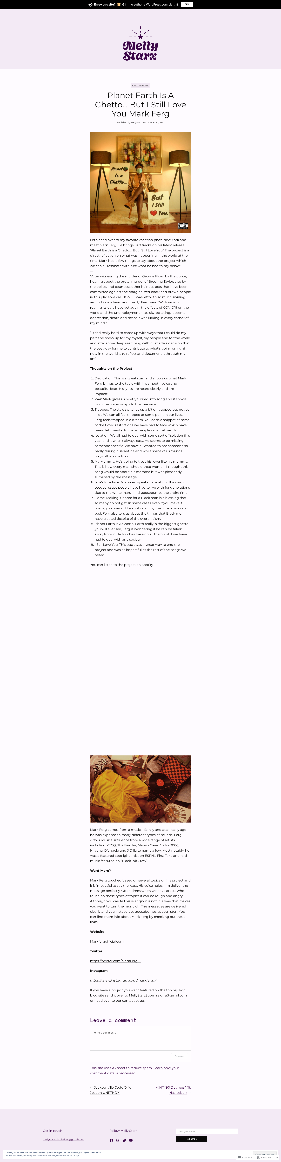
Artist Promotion (140, 85)
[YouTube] (131, 1140)
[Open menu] (140, 11)
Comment (179, 1056)
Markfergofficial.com (107, 941)
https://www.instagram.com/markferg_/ (123, 980)
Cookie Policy (72, 1155)
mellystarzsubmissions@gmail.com (63, 1139)
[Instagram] (118, 1140)
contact (128, 1000)
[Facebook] (111, 1140)
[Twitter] (124, 1140)
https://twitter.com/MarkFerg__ (115, 961)
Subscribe (192, 1139)
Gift (187, 4)
